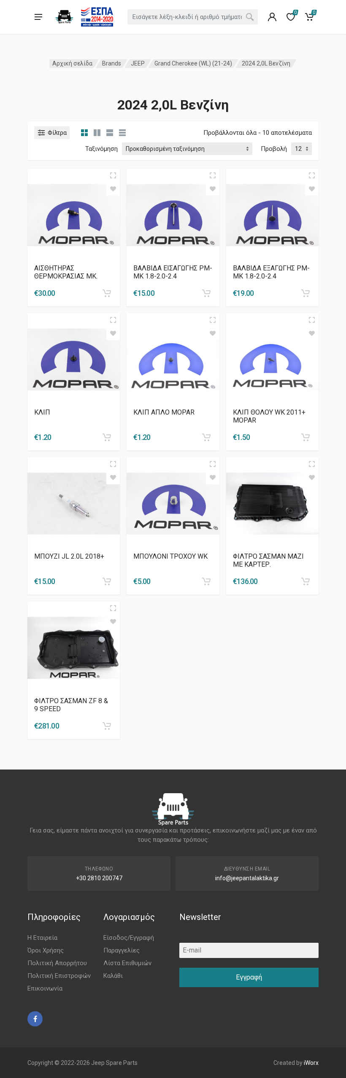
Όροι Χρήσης (45, 950)
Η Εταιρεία (42, 938)
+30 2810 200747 (99, 878)
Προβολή (274, 149)
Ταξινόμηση (101, 149)
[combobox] (192, 17)
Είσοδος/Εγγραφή (128, 938)
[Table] (122, 132)
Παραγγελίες (121, 950)
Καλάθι (113, 976)
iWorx (311, 1062)
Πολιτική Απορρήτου (57, 963)
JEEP (138, 63)
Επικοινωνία (44, 988)
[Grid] (84, 132)
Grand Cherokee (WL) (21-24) (193, 63)
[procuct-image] (73, 214)
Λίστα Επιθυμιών (127, 963)
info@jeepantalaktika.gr (247, 878)
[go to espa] (97, 17)
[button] (106, 293)
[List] (109, 132)
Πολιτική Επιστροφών (59, 976)
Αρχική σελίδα (72, 63)
